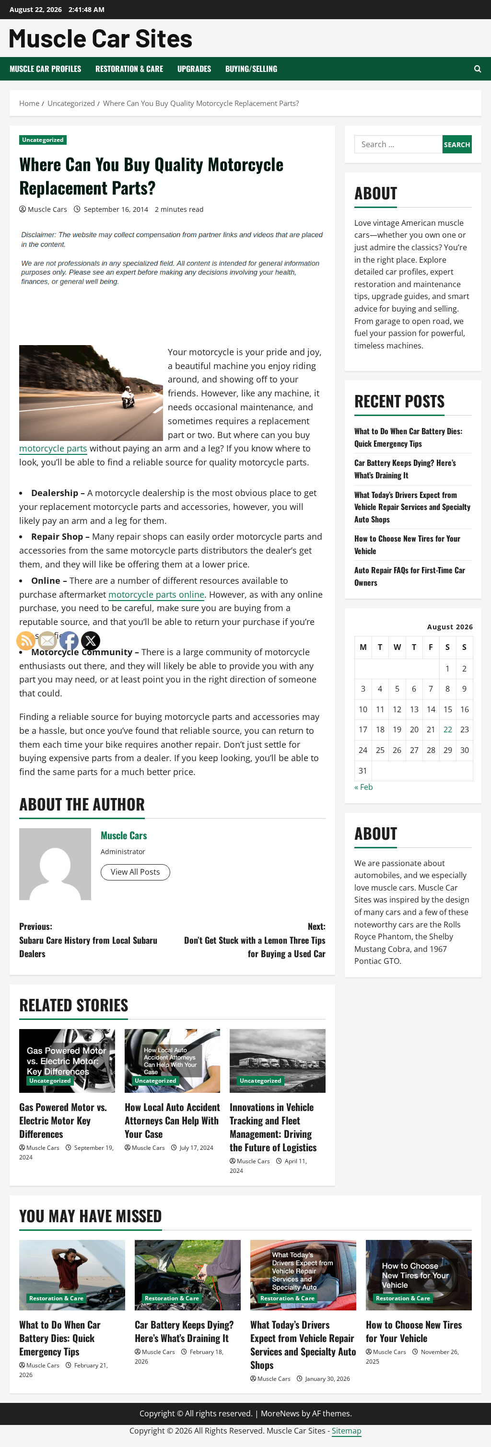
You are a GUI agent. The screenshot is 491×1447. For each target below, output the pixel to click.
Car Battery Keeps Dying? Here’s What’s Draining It (405, 469)
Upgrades (194, 68)
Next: (254, 940)
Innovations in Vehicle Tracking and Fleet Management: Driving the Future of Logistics (273, 1127)
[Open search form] (477, 68)
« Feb (363, 787)
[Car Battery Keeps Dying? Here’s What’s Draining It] (188, 1275)
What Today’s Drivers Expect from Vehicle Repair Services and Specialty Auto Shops (412, 507)
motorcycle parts (53, 448)
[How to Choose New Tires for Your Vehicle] (419, 1275)
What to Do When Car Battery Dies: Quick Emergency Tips (408, 437)
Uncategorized (43, 140)
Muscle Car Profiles (45, 68)
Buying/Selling (251, 68)
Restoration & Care (129, 68)
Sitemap (347, 1430)
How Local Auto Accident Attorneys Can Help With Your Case (172, 1120)
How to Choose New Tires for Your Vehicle (414, 1331)
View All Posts (135, 872)
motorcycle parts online (156, 594)
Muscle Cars (47, 209)
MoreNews (280, 1413)
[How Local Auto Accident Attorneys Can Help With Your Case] (173, 1061)
